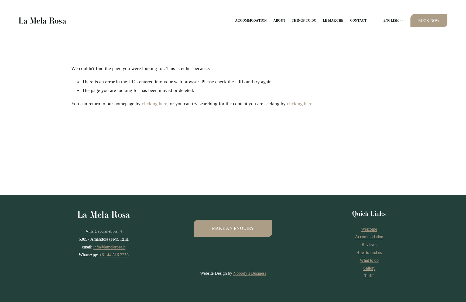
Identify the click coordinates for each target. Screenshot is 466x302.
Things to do (304, 20)
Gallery (369, 268)
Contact (358, 20)
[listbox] (388, 21)
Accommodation (251, 20)
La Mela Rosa (42, 20)
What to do (369, 260)
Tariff (369, 275)
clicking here (154, 103)
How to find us (369, 252)
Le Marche (333, 20)
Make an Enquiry (233, 228)
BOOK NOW (428, 21)
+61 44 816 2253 (114, 255)
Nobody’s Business (249, 273)
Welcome (369, 229)
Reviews (369, 244)
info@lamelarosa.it (109, 247)
